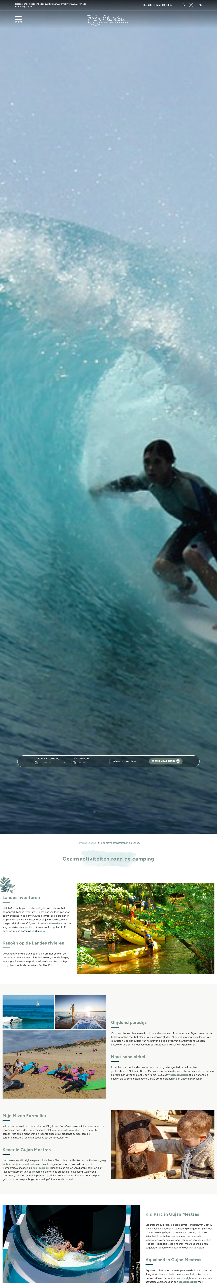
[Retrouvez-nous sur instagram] (191, 5)
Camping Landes (86, 842)
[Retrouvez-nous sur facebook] (183, 5)
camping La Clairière (33, 930)
